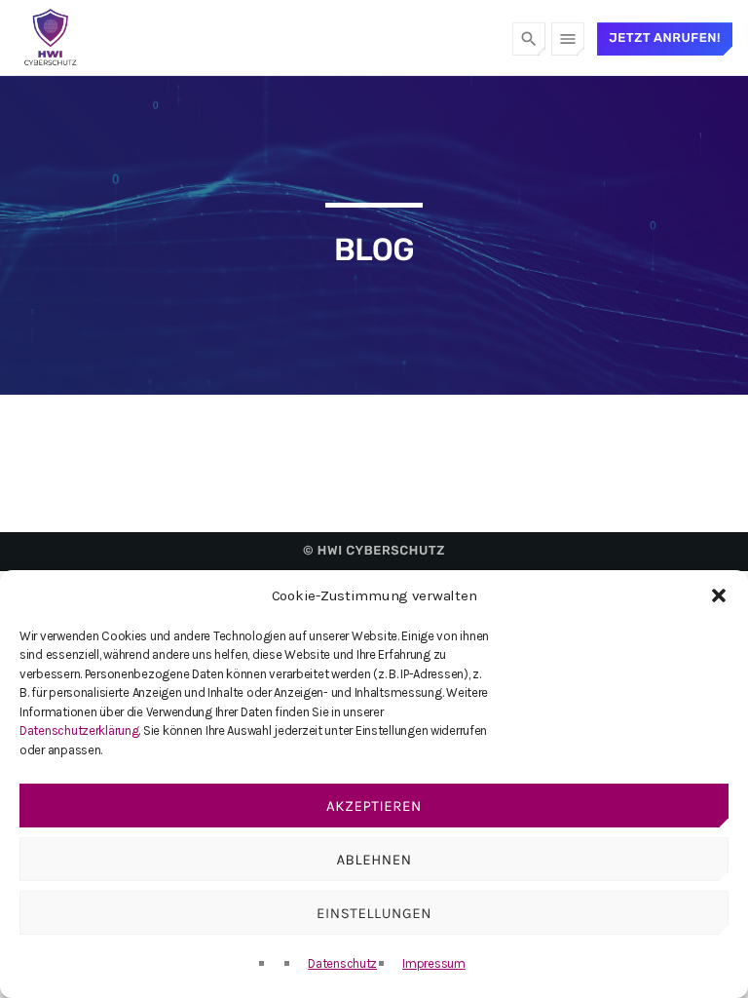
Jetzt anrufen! (665, 38)
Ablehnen (373, 859)
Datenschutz (342, 963)
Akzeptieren (374, 806)
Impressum (434, 963)
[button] (719, 595)
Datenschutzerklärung (78, 730)
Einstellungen (374, 913)
